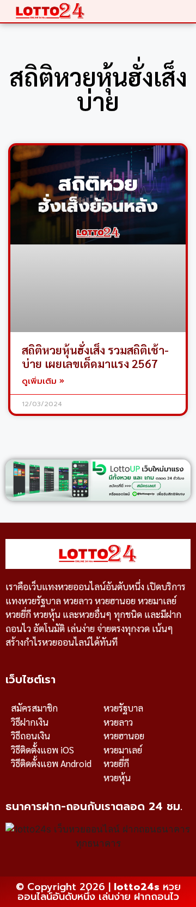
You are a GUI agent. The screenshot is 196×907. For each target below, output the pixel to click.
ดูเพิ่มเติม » (43, 381)
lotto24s (137, 886)
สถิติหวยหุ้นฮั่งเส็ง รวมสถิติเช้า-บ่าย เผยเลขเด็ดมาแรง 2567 (95, 356)
